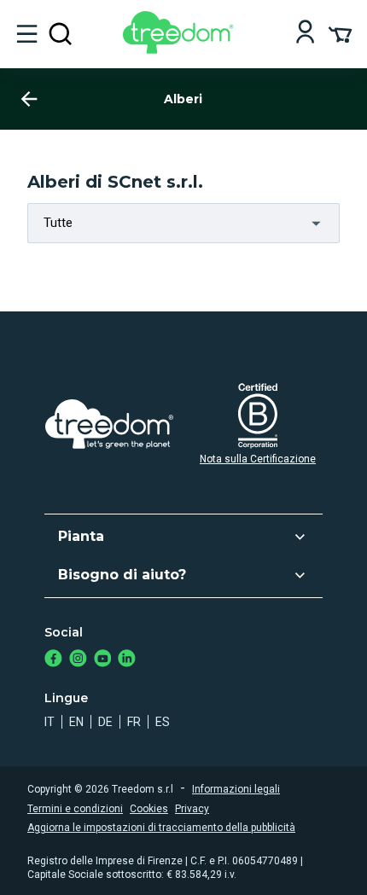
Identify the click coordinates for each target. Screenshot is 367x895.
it (49, 722)
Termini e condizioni (75, 809)
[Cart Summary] (340, 33)
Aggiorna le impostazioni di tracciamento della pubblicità (161, 828)
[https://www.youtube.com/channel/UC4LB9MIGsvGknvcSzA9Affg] (103, 660)
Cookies (149, 809)
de (105, 722)
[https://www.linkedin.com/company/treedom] (127, 660)
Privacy (192, 809)
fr (134, 722)
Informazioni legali (236, 789)
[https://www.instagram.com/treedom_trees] (78, 660)
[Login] (305, 33)
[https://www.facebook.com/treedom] (53, 660)
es (162, 722)
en (76, 722)
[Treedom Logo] (181, 49)
